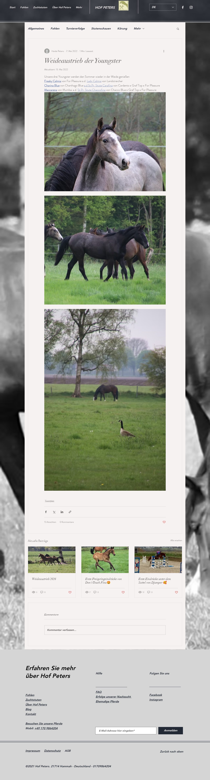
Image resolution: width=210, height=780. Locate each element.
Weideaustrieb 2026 (44, 579)
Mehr (137, 28)
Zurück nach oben (171, 751)
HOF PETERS (105, 7)
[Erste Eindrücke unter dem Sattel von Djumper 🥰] (158, 560)
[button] (177, 28)
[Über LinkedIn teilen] (61, 511)
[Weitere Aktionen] (164, 51)
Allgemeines (36, 28)
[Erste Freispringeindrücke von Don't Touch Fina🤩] (105, 560)
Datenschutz (52, 750)
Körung (122, 28)
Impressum (32, 750)
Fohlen (55, 28)
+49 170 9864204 (46, 728)
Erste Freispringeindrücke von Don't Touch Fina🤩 (103, 580)
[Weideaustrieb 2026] (51, 560)
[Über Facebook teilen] (45, 511)
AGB (68, 750)
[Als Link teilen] (70, 511)
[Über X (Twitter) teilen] (53, 511)
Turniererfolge (75, 28)
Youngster (49, 500)
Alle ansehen (176, 540)
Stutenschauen (101, 28)
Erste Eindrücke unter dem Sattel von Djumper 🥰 (154, 580)
